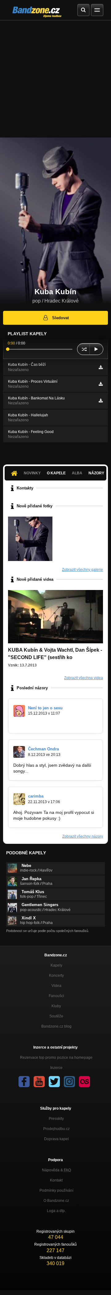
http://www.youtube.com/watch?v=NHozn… (55, 724)
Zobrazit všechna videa (83, 678)
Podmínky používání (56, 1190)
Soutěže (56, 1016)
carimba (35, 796)
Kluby (56, 1006)
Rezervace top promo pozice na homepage (56, 1057)
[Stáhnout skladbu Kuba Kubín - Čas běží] (100, 367)
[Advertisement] (55, 78)
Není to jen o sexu (45, 708)
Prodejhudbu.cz (56, 1129)
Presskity (56, 1118)
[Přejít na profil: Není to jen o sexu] (19, 711)
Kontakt (56, 1180)
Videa (56, 986)
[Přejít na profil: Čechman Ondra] (19, 752)
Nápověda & (56, 1170)
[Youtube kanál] (39, 1081)
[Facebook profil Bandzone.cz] (24, 1081)
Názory (96, 473)
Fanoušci (56, 996)
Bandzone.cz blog (56, 1026)
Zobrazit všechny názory (82, 836)
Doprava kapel (56, 1139)
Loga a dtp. (56, 1211)
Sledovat (60, 318)
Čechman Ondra (43, 749)
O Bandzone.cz (56, 1200)
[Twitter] (54, 1081)
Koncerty (56, 975)
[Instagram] (69, 1081)
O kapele (56, 473)
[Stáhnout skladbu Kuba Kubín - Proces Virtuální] (100, 384)
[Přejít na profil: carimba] (19, 799)
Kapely (56, 965)
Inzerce (56, 1068)
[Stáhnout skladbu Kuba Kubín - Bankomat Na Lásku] (100, 400)
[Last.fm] (84, 1081)
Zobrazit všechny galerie (82, 569)
